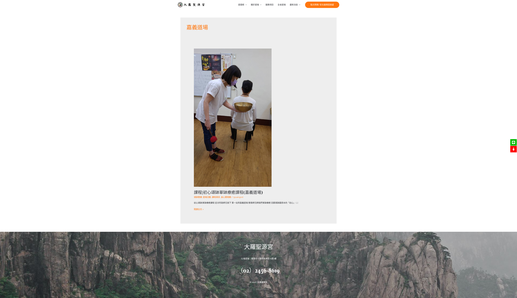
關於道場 (255, 5)
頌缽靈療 (198, 197)
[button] (322, 5)
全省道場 (282, 5)
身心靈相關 (226, 197)
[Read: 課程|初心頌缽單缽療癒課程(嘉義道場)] (233, 117)
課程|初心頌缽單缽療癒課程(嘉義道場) (228, 192)
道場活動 (207, 197)
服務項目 (270, 5)
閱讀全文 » (199, 209)
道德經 (241, 5)
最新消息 (294, 5)
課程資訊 (216, 197)
